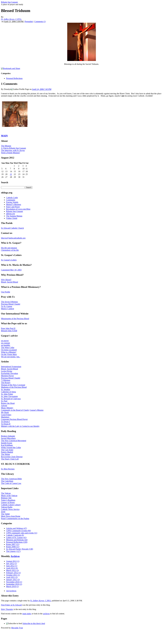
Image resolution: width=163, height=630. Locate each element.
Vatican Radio (6, 507)
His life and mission (9, 248)
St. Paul (4, 401)
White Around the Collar (11, 447)
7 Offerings (5, 380)
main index (26, 614)
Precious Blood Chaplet (10, 304)
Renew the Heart (8, 403)
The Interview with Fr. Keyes (13, 150)
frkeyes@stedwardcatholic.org (13, 238)
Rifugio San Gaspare (9, 2)
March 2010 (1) (12, 586)
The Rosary (5, 382)
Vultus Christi (11, 218)
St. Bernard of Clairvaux (11, 399)
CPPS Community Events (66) (18, 531)
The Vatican (6, 493)
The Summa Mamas (14, 216)
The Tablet (5, 514)
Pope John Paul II (8, 328)
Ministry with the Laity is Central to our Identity (20, 426)
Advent (4, 405)
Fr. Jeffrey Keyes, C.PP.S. (11, 19)
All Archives (11, 591)
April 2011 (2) (12, 577)
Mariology (5, 417)
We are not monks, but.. (10, 357)
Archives (15, 556)
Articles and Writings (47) (16, 528)
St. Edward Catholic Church (12, 228)
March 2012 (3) (12, 570)
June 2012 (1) (11, 566)
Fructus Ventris (12, 202)
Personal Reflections (14, 78)
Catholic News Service (10, 509)
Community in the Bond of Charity (15, 410)
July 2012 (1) (11, 563)
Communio (10, 200)
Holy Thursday (7, 609)
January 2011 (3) (13, 579)
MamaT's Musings (13, 204)
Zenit (3, 512)
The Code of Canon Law (11, 483)
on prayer (5, 341)
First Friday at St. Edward (11, 605)
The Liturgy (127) (13, 551)
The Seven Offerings (9, 302)
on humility (5, 345)
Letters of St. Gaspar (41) (16, 537)
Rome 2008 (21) (12, 547)
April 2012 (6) (12, 568)
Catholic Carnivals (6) (15, 535)
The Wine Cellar (7, 347)
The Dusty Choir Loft (10, 459)
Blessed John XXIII (9, 331)
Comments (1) (40, 21)
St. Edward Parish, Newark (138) (19, 549)
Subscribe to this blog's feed (34, 623)
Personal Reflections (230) (16, 542)
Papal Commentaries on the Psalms (15, 518)
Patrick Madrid (7, 452)
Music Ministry (7, 408)
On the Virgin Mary (9, 354)
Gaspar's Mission (36, 410)
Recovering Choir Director (12, 457)
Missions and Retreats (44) (17, 540)
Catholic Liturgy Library (11, 505)
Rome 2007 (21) (12, 544)
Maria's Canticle (7, 309)
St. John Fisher (7, 394)
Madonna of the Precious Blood (14, 387)
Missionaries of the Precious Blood (15, 318)
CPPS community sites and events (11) (21, 533)
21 (11, 174)
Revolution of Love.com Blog (18, 209)
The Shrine (5, 454)
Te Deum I (5, 422)
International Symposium (11, 366)
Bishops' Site (6, 498)
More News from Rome (10, 516)
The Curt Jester (7, 450)
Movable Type (17, 628)
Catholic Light (12, 197)
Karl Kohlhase (7, 445)
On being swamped (9, 350)
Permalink (29, 21)
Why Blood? (6, 280)
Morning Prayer (7, 376)
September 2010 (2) (14, 584)
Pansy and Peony (13, 207)
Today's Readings (8, 500)
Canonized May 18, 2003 (11, 270)
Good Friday (6, 415)
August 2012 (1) (12, 561)
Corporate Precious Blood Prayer (14, 419)
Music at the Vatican (9, 495)
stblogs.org (10, 214)
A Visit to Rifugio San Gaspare (13, 148)
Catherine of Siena (8, 392)
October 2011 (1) (13, 575)
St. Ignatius (5, 389)
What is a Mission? (8, 352)
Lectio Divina (6, 371)
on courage (5, 343)
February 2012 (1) (13, 573)
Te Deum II (5, 424)
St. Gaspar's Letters (9, 260)
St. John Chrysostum (9, 396)
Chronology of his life (10, 250)
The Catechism (7, 481)
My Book (5, 412)
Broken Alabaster (8, 436)
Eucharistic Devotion (9, 373)
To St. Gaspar (6, 306)
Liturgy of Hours (8, 502)
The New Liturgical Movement (13, 441)
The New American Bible (11, 479)
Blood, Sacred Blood (9, 282)
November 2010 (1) (14, 582)
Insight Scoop (6, 443)
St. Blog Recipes (8, 469)
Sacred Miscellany (8, 438)
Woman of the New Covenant (13, 385)
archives (46, 614)
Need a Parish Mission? (10, 153)
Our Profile (5, 292)
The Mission (6, 146)
